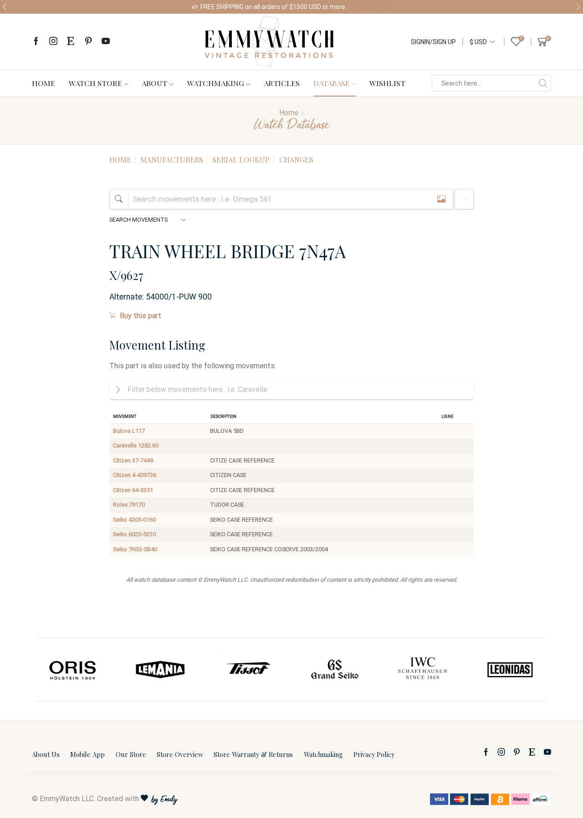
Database (331, 83)
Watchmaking (215, 83)
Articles (282, 83)
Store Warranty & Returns (253, 754)
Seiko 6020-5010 (134, 534)
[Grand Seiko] (335, 669)
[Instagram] (53, 41)
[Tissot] (248, 669)
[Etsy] (70, 41)
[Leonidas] (510, 669)
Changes (296, 159)
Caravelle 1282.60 (136, 445)
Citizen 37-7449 (133, 460)
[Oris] (73, 669)
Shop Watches (371, 6)
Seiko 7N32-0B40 (135, 549)
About (154, 83)
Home (43, 83)
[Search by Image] (441, 199)
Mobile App (87, 754)
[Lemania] (161, 669)
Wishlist (387, 83)
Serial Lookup (241, 159)
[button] (4, 7)
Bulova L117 (129, 430)
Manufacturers (171, 159)
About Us (46, 754)
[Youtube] (106, 41)
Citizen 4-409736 (134, 475)
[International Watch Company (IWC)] (423, 669)
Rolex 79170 (129, 504)
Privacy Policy (373, 754)
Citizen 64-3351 (133, 490)
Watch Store (95, 83)
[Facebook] (36, 41)
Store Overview (180, 754)
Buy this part (140, 315)
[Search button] (543, 83)
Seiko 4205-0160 (134, 519)
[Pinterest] (88, 41)
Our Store (131, 754)
